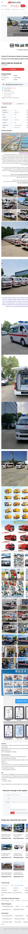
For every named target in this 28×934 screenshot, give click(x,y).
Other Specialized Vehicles (7, 906)
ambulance (15, 890)
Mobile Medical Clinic (6, 909)
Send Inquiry (13, 69)
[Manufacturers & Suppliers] (14, 2)
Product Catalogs (19, 885)
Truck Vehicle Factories (7, 918)
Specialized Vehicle (15, 9)
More (2, 924)
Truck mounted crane (17, 892)
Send (12, 812)
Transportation (7, 9)
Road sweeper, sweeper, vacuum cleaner (7, 892)
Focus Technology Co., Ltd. (16, 928)
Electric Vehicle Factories (7, 915)
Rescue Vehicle (18, 922)
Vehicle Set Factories (19, 915)
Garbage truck (4, 890)
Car (22, 906)
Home (2, 9)
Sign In (3, 97)
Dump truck (3, 888)
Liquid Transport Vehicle (7, 922)
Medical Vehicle (22, 9)
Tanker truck (15, 888)
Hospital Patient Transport (18, 909)
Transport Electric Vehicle (19, 918)
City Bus (17, 906)
